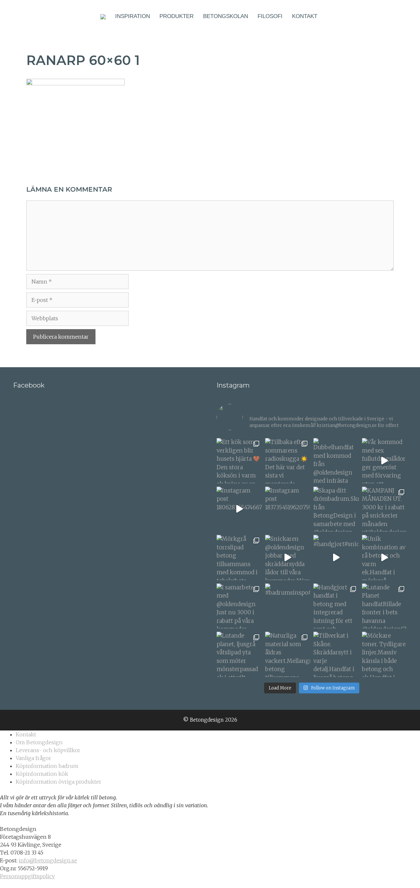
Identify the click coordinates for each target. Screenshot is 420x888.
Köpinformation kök (42, 774)
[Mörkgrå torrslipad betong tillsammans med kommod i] (239, 557)
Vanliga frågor (33, 758)
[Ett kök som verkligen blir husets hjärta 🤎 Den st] (239, 460)
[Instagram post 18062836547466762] (239, 509)
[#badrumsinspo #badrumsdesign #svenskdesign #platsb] (287, 606)
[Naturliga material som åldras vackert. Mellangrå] (287, 654)
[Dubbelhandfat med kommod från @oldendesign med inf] (336, 460)
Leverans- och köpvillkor (48, 750)
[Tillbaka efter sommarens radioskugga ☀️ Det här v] (287, 460)
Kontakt (304, 16)
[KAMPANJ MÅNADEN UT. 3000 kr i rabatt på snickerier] (384, 509)
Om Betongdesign (39, 742)
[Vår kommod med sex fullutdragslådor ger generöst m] (384, 460)
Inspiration (132, 16)
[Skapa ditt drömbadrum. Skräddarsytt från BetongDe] (336, 509)
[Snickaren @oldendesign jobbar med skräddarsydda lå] (287, 557)
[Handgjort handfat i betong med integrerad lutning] (336, 606)
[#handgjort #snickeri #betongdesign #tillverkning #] (336, 557)
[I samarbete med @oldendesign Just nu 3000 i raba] (239, 606)
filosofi (270, 16)
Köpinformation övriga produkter (58, 781)
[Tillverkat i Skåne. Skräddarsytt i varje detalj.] (336, 654)
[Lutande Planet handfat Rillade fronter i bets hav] (384, 606)
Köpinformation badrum (47, 766)
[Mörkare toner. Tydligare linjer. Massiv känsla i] (384, 654)
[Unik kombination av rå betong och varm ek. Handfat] (384, 557)
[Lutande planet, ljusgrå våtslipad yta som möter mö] (239, 654)
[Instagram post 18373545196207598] (287, 509)
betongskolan (225, 16)
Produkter (176, 16)
